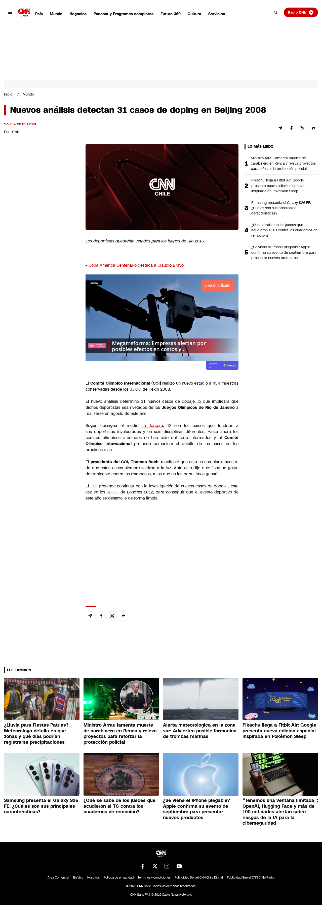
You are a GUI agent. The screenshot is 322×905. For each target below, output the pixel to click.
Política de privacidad (119, 878)
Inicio (8, 94)
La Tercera (152, 425)
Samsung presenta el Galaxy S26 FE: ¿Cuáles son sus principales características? (281, 208)
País (39, 13)
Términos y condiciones (154, 878)
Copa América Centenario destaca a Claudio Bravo (136, 265)
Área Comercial (58, 878)
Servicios (216, 13)
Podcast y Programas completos (123, 13)
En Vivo (78, 878)
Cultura (194, 13)
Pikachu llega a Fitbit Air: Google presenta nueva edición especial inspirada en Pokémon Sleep (277, 185)
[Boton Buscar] (276, 12)
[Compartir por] (313, 128)
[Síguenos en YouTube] (179, 866)
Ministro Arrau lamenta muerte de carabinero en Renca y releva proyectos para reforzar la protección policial (283, 163)
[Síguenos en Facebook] (143, 866)
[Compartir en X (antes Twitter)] (302, 128)
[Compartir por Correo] (280, 128)
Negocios (78, 13)
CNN (16, 131)
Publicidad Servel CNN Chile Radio (250, 878)
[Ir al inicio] (24, 12)
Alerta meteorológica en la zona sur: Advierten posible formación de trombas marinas (199, 731)
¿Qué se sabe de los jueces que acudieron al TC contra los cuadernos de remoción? (284, 230)
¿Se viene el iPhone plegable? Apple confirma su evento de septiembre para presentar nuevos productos (283, 252)
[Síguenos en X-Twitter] (155, 866)
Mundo (56, 13)
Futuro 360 (170, 13)
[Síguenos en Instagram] (167, 866)
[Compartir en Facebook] (291, 128)
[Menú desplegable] (10, 12)
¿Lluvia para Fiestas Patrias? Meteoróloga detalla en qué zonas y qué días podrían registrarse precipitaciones (36, 733)
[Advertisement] (41, 432)
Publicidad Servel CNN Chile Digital (199, 878)
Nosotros (93, 878)
